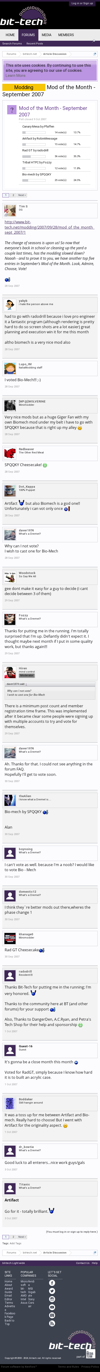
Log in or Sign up (82, 3)
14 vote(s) (61, 132)
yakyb (23, 300)
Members (66, 35)
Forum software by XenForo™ (19, 1366)
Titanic (24, 1184)
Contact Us (83, 1263)
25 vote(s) (61, 180)
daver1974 (26, 530)
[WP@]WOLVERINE (32, 401)
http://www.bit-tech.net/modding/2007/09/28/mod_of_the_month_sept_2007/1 (49, 227)
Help (95, 1263)
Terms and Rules (68, 1366)
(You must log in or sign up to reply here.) (72, 1231)
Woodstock (27, 573)
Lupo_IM (25, 364)
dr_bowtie (26, 1147)
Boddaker (26, 1099)
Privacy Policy (90, 1366)
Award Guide (9, 1290)
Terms (9, 1302)
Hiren (23, 668)
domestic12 (27, 891)
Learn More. (16, 75)
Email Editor (8, 1297)
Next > (22, 195)
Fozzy (23, 615)
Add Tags (15, 1243)
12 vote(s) (61, 168)
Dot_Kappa (27, 486)
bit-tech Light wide (13, 1263)
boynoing (26, 849)
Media (46, 35)
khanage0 (26, 934)
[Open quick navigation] (94, 54)
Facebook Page (10, 1315)
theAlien (25, 796)
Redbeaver (26, 449)
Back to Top (9, 1322)
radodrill (25, 971)
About (8, 1285)
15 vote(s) (61, 144)
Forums (28, 35)
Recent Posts (35, 43)
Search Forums (12, 43)
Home (10, 35)
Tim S (23, 206)
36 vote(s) (61, 156)
